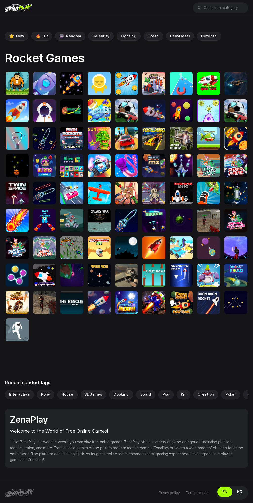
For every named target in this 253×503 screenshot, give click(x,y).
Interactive (19, 394)
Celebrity (100, 36)
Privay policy (169, 493)
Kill (184, 394)
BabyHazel (180, 36)
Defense (209, 36)
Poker (230, 394)
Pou (166, 394)
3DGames (93, 394)
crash (153, 36)
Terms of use (197, 493)
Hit (45, 36)
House (67, 394)
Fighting (128, 36)
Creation (206, 394)
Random (73, 36)
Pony (45, 394)
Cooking (121, 394)
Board (145, 394)
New (20, 36)
